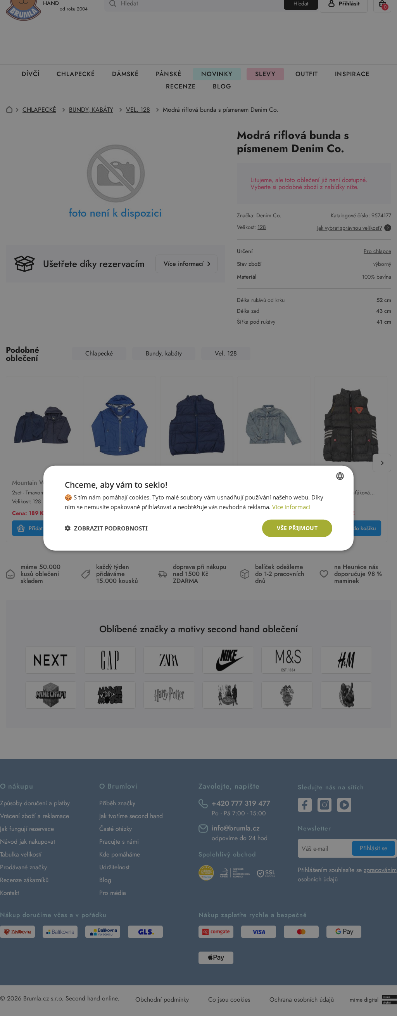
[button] (106, 528)
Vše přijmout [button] (297, 528)
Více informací (291, 507)
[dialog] (198, 508)
